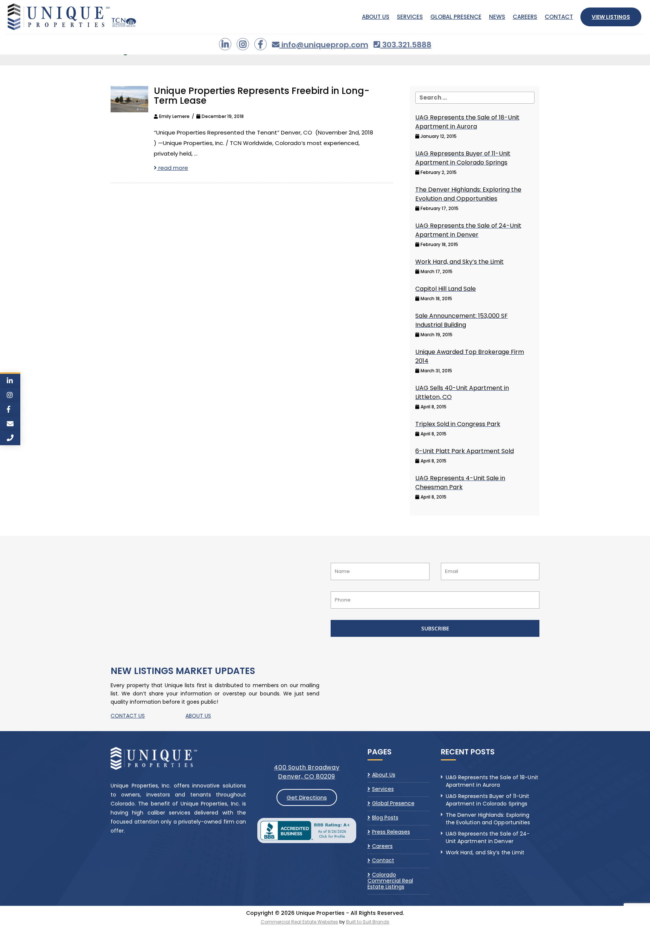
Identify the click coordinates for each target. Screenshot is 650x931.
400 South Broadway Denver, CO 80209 (306, 772)
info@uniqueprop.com (323, 44)
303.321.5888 (405, 44)
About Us (375, 17)
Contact (559, 17)
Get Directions (307, 797)
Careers (525, 17)
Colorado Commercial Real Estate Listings (390, 880)
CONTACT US (128, 715)
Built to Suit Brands (367, 922)
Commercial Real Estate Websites (299, 922)
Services (410, 17)
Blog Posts (385, 817)
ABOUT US (198, 715)
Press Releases (391, 832)
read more (172, 168)
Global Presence (455, 17)
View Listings (611, 17)
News (497, 17)
